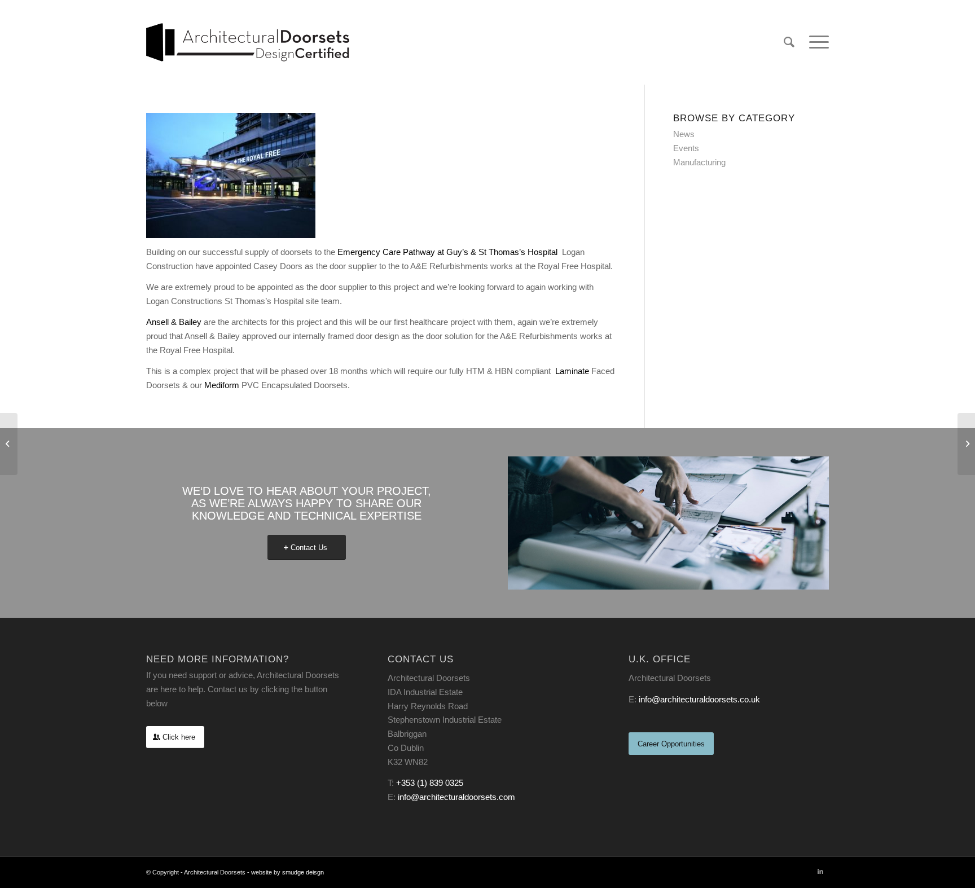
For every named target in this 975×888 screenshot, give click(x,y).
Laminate (572, 371)
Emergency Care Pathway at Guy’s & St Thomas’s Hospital (448, 252)
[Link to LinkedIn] (820, 871)
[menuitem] (789, 42)
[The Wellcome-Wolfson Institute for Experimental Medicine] (8, 444)
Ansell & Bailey (173, 322)
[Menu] (815, 42)
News (684, 134)
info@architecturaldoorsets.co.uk (699, 699)
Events (686, 148)
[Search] (789, 42)
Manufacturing (699, 162)
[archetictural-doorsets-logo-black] (247, 42)
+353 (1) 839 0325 (429, 783)
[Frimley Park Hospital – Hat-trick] (966, 444)
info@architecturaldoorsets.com (456, 797)
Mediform (221, 385)
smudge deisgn (303, 872)
